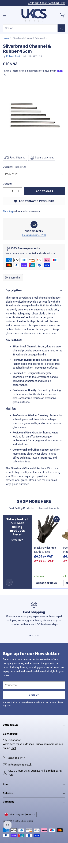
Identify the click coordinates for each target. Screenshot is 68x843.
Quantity (7, 183)
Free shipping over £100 (34, 235)
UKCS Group (27, 821)
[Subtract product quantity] (6, 191)
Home (6, 38)
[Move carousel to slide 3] (35, 635)
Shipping (8, 211)
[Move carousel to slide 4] (38, 635)
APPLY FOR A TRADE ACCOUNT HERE (46, 3)
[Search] (61, 28)
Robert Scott (13, 56)
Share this (15, 277)
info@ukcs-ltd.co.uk (20, 764)
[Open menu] (4, 15)
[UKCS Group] (34, 15)
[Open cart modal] (62, 15)
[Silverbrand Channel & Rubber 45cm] (34, 115)
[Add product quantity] (19, 191)
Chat (13, 748)
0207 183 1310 (16, 758)
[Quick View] (56, 519)
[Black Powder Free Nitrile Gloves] (46, 529)
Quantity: (14, 166)
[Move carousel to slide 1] (30, 635)
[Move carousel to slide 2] (32, 635)
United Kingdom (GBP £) (21, 814)
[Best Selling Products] (9, 582)
